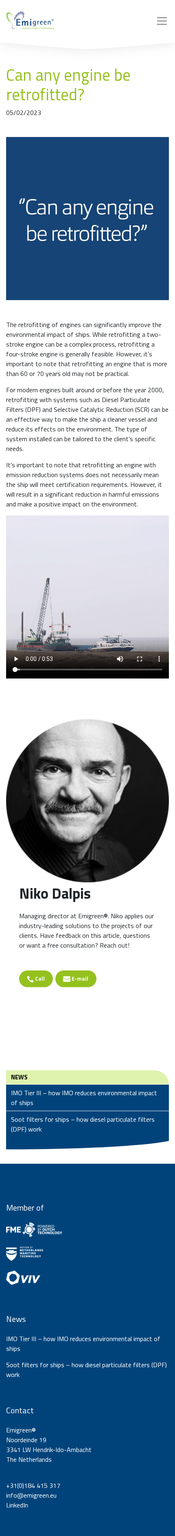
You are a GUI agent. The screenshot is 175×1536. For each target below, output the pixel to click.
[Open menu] (162, 21)
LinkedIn (17, 1505)
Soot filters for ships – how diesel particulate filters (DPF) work (83, 1124)
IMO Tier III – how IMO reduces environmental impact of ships (84, 1097)
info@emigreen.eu (31, 1495)
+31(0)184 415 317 (33, 1485)
